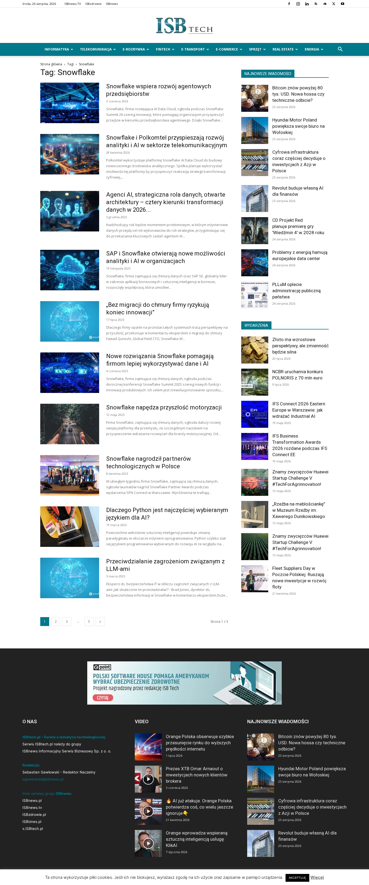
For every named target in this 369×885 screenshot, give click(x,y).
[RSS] (316, 4)
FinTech (163, 49)
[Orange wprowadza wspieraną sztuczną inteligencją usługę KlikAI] (148, 843)
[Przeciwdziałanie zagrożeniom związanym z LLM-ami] (69, 578)
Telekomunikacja (96, 49)
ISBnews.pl (32, 800)
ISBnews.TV (73, 4)
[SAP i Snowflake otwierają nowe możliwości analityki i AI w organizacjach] (69, 270)
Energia (312, 49)
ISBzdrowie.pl (34, 814)
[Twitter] (334, 4)
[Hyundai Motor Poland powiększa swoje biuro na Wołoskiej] (254, 130)
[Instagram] (298, 4)
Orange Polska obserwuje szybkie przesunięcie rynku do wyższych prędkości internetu (200, 743)
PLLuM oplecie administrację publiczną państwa (296, 291)
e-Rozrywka (134, 49)
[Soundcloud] (325, 4)
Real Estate (283, 49)
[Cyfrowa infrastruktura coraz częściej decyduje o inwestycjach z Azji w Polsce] (254, 162)
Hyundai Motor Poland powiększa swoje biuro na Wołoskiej (298, 126)
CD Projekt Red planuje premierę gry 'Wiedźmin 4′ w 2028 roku (298, 226)
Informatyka (57, 49)
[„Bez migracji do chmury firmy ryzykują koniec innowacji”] (69, 321)
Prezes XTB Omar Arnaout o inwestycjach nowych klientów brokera (196, 775)
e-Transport (193, 49)
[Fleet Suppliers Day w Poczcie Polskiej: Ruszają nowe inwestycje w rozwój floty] (254, 578)
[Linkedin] (307, 4)
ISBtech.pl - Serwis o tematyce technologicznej (63, 737)
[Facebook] (289, 4)
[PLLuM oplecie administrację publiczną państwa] (254, 294)
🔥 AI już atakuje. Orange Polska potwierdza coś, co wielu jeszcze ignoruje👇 (199, 807)
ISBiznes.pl (31, 821)
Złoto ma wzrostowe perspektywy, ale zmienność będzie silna (300, 346)
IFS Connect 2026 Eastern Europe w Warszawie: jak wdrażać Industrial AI (298, 410)
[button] (340, 49)
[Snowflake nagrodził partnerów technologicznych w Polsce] (69, 475)
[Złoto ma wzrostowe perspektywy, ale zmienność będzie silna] (254, 350)
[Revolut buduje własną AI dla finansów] (254, 198)
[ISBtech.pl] (184, 26)
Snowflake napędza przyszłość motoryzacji (164, 407)
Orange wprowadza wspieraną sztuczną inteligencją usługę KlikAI (196, 839)
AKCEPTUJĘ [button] (297, 878)
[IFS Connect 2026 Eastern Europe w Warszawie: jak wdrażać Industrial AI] (254, 414)
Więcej (317, 877)
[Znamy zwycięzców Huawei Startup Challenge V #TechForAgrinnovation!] (254, 482)
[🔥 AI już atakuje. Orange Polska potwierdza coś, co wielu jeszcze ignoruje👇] (148, 811)
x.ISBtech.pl (32, 828)
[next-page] (100, 621)
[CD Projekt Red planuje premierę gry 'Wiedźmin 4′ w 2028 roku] (254, 230)
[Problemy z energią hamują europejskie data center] (254, 262)
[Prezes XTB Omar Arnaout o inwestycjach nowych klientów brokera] (148, 779)
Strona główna (51, 64)
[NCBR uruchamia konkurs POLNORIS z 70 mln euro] (254, 382)
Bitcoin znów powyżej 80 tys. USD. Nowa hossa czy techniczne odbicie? (298, 94)
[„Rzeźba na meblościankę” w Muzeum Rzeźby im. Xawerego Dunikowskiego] (254, 514)
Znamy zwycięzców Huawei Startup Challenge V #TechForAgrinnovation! (300, 478)
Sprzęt (255, 49)
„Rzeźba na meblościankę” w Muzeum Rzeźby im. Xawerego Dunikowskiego (298, 510)
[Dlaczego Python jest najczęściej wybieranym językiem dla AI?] (69, 526)
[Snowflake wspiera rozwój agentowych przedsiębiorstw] (69, 103)
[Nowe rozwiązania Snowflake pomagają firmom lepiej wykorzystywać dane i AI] (69, 372)
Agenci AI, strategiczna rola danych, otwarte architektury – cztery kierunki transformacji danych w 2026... (165, 202)
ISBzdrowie (93, 4)
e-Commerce (227, 49)
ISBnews (112, 4)
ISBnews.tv (32, 807)
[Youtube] (342, 4)
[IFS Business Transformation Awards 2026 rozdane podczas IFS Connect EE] (254, 446)
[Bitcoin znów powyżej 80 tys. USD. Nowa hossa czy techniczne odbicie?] (254, 98)
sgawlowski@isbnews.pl (42, 779)
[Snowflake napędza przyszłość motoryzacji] (69, 424)
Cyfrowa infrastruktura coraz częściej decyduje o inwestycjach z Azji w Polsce (312, 807)
